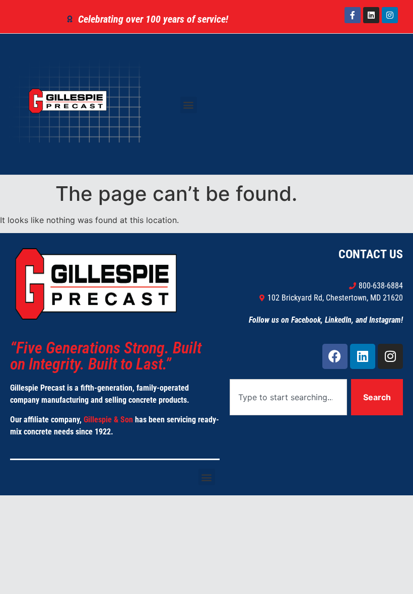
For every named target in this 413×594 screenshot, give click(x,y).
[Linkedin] (371, 15)
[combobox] (288, 397)
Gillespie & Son (108, 419)
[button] (188, 105)
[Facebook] (335, 356)
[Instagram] (390, 15)
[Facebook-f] (353, 15)
